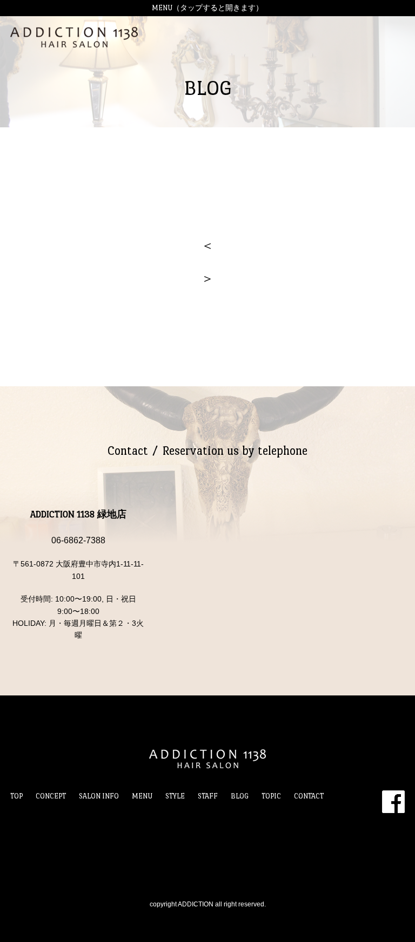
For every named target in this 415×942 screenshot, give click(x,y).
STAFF (208, 796)
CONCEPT (51, 796)
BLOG (240, 796)
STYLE (175, 796)
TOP (16, 796)
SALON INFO (99, 796)
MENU (142, 796)
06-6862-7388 (78, 540)
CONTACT (309, 796)
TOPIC (271, 796)
